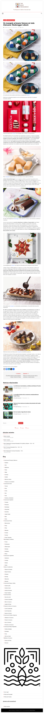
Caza (6, 495)
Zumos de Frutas (8, 640)
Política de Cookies (8, 696)
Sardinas (6, 462)
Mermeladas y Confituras (9, 539)
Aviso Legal (6, 692)
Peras (6, 525)
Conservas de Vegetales (8, 499)
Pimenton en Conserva (9, 624)
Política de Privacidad (8, 694)
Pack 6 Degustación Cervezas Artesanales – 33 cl (13, 450)
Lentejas (6, 560)
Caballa (6, 477)
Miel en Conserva (8, 601)
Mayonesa (7, 578)
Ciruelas (6, 532)
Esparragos (7, 507)
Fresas (6, 541)
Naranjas (6, 548)
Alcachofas (7, 509)
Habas (6, 565)
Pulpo (6, 469)
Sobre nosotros (7, 706)
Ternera (6, 486)
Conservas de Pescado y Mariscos (10, 460)
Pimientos (7, 504)
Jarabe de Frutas (8, 604)
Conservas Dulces (11, 20)
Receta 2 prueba (7, 436)
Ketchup (6, 576)
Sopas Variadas (8, 592)
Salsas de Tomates (8, 569)
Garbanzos (7, 558)
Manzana (6, 530)
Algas (6, 472)
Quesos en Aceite (8, 613)
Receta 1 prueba (7, 439)
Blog (5, 20)
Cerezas (6, 535)
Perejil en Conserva (8, 620)
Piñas (6, 528)
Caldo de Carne (8, 588)
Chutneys (6, 574)
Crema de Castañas (8, 599)
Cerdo (6, 490)
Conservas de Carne (8, 483)
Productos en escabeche (9, 481)
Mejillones (7, 467)
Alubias (6, 562)
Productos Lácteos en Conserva (10, 606)
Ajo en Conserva (8, 622)
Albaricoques (7, 546)
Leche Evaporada (8, 610)
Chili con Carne (8, 636)
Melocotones (7, 523)
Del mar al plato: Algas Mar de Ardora (22, 412)
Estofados (7, 631)
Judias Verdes (7, 514)
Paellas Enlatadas (8, 629)
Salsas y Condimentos (8, 567)
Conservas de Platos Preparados (10, 626)
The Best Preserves (7, 27)
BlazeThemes (32, 710)
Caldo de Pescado (8, 590)
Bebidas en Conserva (8, 638)
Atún (6, 465)
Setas (6, 518)
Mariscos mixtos (8, 479)
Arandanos (7, 551)
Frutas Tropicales (8, 537)
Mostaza (6, 581)
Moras (6, 553)
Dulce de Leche (8, 597)
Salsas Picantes (8, 571)
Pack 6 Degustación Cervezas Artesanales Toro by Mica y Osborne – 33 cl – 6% (19, 443)
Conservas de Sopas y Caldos (9, 583)
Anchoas (6, 474)
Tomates (6, 502)
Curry (6, 633)
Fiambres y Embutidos (9, 498)
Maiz (6, 516)
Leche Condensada (8, 608)
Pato (6, 493)
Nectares (6, 642)
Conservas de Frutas (8, 520)
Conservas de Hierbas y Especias (10, 615)
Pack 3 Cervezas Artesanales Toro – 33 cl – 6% (13, 447)
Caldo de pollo (7, 585)
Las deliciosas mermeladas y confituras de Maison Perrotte (27, 386)
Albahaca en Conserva (9, 617)
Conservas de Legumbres (9, 555)
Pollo (6, 488)
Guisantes (7, 511)
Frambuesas (7, 544)
